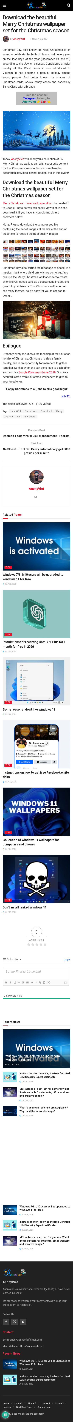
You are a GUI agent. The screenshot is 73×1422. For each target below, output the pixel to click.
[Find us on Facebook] (6, 1322)
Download (46, 411)
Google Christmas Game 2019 (37, 372)
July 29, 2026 (27, 1100)
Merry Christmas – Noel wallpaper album (28, 203)
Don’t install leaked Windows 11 (25, 907)
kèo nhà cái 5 (32, 1414)
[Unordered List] (27, 982)
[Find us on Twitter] (14, 1322)
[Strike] (19, 982)
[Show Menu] (4, 5)
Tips (8, 567)
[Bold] (6, 982)
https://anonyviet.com (31, 1346)
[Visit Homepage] (36, 5)
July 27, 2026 (10, 714)
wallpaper (30, 416)
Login (66, 959)
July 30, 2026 (10, 584)
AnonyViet (19, 39)
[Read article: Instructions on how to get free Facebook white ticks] (36, 744)
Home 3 (32, 1403)
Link (43, 101)
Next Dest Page (24, 1407)
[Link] (40, 982)
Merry (59, 411)
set (19, 416)
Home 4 (46, 1403)
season (8, 416)
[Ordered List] (23, 982)
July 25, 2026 (10, 912)
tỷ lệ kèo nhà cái (17, 1414)
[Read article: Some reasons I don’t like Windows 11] (36, 681)
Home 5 (59, 1403)
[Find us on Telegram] (23, 1322)
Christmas (31, 411)
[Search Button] (68, 5)
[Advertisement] (36, 1163)
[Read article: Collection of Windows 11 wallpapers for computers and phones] (36, 812)
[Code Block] (36, 982)
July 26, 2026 (10, 849)
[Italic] (10, 982)
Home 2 (19, 1403)
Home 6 (7, 1407)
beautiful (16, 411)
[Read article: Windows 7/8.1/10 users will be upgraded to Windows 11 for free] (36, 546)
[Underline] (14, 982)
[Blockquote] (31, 982)
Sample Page (44, 1407)
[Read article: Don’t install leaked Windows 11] (36, 879)
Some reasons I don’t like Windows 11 (29, 709)
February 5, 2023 (38, 39)
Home (6, 1403)
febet (41, 1414)
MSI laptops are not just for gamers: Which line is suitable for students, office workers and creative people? (44, 1092)
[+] (48, 982)
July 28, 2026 (10, 651)
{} (44, 982)
